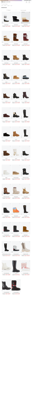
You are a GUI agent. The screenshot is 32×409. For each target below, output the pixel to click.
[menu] (2, 2)
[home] (6, 1)
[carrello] (29, 2)
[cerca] (2, 4)
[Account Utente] (26, 2)
